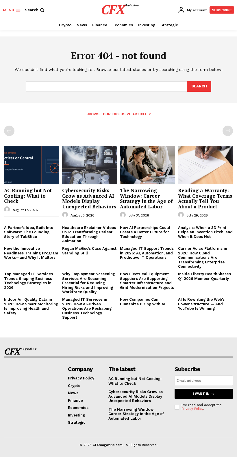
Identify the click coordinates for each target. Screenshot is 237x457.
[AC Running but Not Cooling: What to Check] (31, 165)
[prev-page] (9, 131)
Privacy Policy (192, 409)
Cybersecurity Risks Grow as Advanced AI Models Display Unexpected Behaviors (89, 198)
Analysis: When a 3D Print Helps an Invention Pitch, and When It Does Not (205, 232)
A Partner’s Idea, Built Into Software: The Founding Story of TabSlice (28, 232)
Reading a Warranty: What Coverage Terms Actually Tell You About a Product (205, 198)
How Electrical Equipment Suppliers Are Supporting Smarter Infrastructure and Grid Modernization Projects (147, 281)
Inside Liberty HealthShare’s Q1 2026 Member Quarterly (204, 276)
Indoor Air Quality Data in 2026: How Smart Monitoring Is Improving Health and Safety (31, 306)
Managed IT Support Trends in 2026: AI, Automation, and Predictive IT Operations (147, 253)
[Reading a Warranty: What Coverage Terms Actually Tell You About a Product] (205, 165)
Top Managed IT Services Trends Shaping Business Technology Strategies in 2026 (28, 281)
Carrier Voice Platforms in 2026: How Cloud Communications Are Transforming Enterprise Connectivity (202, 257)
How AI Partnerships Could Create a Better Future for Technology (145, 232)
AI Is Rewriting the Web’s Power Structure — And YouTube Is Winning (201, 304)
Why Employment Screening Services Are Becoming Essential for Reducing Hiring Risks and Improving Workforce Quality (88, 283)
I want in (201, 394)
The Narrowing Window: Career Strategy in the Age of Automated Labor (146, 198)
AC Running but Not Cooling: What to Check (28, 195)
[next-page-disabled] (228, 131)
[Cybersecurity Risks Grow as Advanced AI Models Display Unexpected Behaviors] (89, 165)
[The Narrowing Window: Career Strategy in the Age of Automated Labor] (147, 165)
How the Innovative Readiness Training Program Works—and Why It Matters (31, 253)
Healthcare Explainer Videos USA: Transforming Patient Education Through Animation (89, 234)
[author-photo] (8, 209)
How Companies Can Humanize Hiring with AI (142, 301)
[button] (35, 10)
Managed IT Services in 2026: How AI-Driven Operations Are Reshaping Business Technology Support (87, 308)
